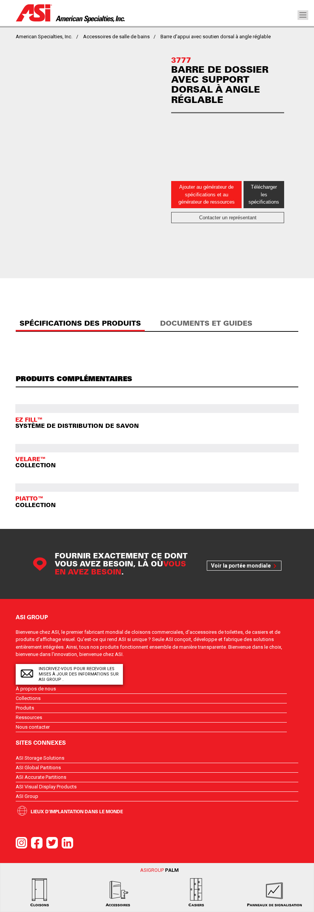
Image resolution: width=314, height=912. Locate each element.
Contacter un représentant (228, 217)
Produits (25, 708)
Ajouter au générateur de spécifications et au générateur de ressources (206, 194)
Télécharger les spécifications (264, 194)
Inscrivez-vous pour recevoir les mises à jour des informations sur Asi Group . (79, 674)
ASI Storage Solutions (40, 758)
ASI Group (27, 796)
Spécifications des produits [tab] (80, 323)
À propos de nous (36, 689)
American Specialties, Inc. (44, 36)
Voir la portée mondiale (241, 566)
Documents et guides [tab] (206, 323)
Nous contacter (33, 727)
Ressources (29, 717)
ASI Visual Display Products (46, 787)
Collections (28, 698)
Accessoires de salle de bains (116, 36)
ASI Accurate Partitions (41, 777)
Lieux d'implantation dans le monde (77, 811)
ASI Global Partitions (38, 767)
